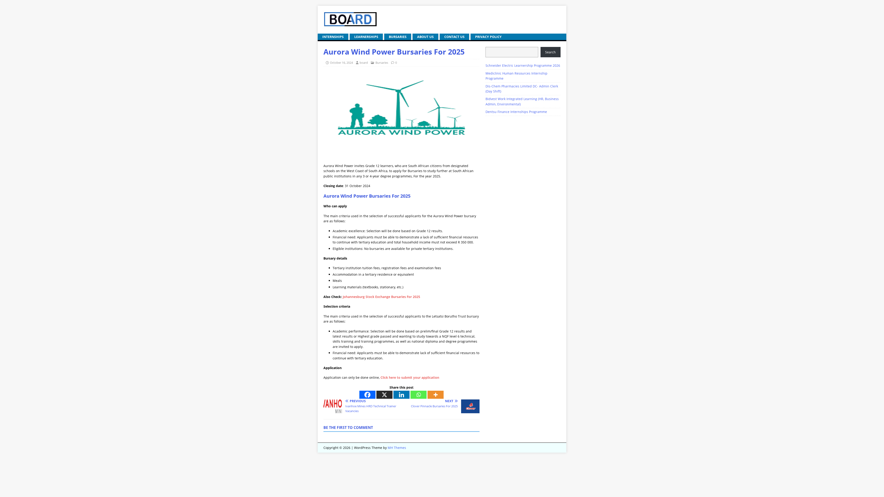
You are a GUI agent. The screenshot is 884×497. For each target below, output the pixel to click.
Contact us (454, 37)
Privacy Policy (488, 37)
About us (425, 37)
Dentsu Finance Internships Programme (516, 112)
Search (550, 52)
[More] (435, 395)
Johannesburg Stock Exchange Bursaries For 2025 (381, 297)
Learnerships (366, 37)
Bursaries (398, 37)
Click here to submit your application (410, 377)
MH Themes (397, 447)
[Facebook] (367, 395)
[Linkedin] (401, 395)
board (364, 63)
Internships (333, 37)
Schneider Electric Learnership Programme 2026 (523, 65)
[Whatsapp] (418, 395)
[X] (384, 395)
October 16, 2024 (341, 63)
